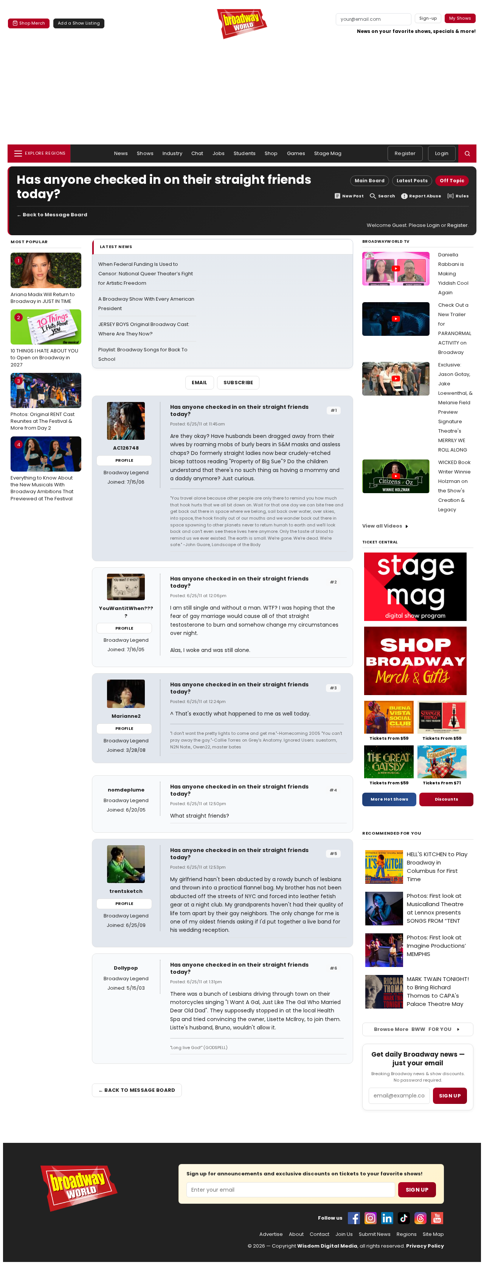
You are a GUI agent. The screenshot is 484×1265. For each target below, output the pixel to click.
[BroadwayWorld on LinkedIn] (387, 1218)
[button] (467, 153)
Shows (145, 153)
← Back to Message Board (52, 214)
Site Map (433, 1234)
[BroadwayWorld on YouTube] (437, 1218)
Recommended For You (392, 833)
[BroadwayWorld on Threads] (420, 1218)
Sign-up (428, 18)
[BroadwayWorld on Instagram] (370, 1218)
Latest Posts (412, 180)
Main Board (370, 180)
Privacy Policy (425, 1245)
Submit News (375, 1234)
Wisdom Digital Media (327, 1245)
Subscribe (238, 382)
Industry (172, 153)
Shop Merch (32, 23)
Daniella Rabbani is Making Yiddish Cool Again (453, 273)
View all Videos (382, 525)
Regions (407, 1234)
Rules (462, 196)
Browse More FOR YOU (412, 1029)
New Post (353, 196)
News (121, 153)
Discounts (446, 799)
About (296, 1234)
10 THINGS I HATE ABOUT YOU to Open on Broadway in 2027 (44, 341)
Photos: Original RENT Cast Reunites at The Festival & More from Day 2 (42, 404)
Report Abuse (425, 196)
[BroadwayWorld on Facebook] (354, 1218)
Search (386, 196)
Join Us (344, 1234)
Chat (197, 153)
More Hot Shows (389, 799)
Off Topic (452, 180)
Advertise (271, 1234)
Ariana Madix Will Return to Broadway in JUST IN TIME (43, 281)
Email (200, 382)
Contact (319, 1234)
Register (405, 153)
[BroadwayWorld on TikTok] (404, 1218)
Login (441, 153)
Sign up (450, 1095)
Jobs (219, 153)
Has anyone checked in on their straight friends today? (239, 410)
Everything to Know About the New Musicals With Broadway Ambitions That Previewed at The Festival (42, 471)
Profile (124, 460)
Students (245, 153)
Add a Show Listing (79, 23)
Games (296, 153)
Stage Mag (327, 153)
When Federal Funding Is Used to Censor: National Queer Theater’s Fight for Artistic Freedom (145, 274)
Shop (271, 153)
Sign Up (417, 1190)
